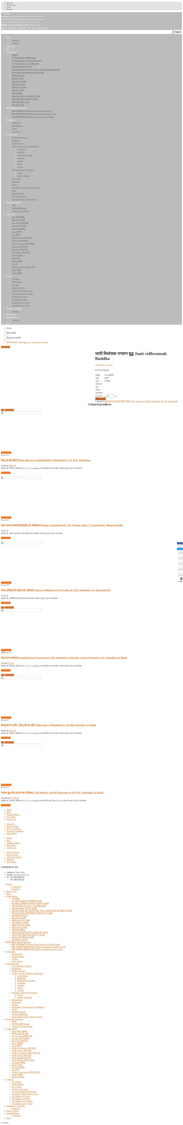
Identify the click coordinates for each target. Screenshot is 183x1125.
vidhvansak (173, 401)
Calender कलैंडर (18, 1063)
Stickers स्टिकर (18, 1077)
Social (19, 988)
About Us (10, 824)
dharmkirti (155, 401)
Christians (21, 983)
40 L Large (16, 1087)
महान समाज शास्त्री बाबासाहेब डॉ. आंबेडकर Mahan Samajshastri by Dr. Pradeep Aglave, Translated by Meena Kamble (62, 525)
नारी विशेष (16, 899)
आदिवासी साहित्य (18, 930)
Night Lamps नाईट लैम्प (21, 1050)
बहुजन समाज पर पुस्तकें (21, 920)
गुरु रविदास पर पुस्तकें (20, 923)
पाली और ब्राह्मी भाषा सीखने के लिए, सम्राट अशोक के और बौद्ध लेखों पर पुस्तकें (42, 911)
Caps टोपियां (17, 1046)
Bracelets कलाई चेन (20, 1041)
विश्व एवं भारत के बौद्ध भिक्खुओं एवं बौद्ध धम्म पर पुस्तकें (32, 913)
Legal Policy (11, 833)
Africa (14, 1009)
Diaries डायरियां (18, 1067)
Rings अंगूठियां (17, 1043)
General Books (12, 1113)
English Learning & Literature (24, 993)
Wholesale (10, 952)
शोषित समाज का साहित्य (21, 925)
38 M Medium (18, 1084)
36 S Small (16, 1082)
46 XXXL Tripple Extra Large (25, 1094)
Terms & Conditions (15, 831)
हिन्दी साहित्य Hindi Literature (18, 942)
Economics (16, 1002)
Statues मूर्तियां (17, 1075)
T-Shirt (15, 959)
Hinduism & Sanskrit (26, 981)
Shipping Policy (13, 814)
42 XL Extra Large (20, 1089)
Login (8, 7)
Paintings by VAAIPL (15, 1106)
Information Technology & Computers (28, 1007)
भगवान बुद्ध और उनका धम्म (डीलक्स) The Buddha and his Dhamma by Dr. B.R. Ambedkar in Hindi (52, 792)
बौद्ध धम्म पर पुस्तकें (13, 338)
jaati (165, 401)
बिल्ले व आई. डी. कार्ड (20, 1034)
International (17, 1000)
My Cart (9, 3)
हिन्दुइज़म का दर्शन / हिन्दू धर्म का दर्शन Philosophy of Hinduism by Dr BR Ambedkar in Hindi (48, 725)
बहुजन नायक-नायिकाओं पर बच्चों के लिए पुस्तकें (30, 932)
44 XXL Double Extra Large (24, 1091)
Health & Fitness (19, 1012)
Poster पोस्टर (17, 1065)
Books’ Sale (11, 891)
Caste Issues (22, 976)
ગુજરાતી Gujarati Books (22, 1026)
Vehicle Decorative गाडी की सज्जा (26, 1072)
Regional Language (14, 1019)
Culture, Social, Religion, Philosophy (27, 973)
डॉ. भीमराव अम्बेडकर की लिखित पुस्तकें (27, 901)
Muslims (20, 985)
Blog (8, 812)
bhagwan (139, 401)
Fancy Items (17, 961)
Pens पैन (15, 1070)
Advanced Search (13, 857)
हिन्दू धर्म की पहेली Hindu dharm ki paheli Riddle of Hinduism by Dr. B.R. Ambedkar (46, 460)
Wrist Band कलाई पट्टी (21, 1058)
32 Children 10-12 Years (22, 1101)
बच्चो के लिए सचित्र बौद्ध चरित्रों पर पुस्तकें (28, 935)
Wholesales (11, 862)
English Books (18, 956)
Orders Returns (12, 852)
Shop (8, 894)
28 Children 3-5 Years (21, 1096)
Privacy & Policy (13, 829)
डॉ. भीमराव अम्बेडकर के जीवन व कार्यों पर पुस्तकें (30, 903)
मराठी (14, 1022)
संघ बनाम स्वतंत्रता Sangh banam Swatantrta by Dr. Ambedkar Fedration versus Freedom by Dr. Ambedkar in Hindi (64, 657)
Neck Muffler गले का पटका (23, 1060)
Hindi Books (11, 896)
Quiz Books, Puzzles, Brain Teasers (27, 1017)
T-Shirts (9, 1079)
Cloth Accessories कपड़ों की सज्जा (26, 1053)
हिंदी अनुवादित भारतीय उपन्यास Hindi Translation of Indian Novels (39, 947)
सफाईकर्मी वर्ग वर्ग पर (19, 915)
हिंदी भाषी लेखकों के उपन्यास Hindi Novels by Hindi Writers (36, 944)
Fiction (20, 995)
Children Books (18, 971)
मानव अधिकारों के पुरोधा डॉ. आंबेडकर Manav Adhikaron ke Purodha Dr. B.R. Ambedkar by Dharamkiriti (55, 590)
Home (9, 328)
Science (15, 1005)
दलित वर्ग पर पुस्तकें (19, 927)
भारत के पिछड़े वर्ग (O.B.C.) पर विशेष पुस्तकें (29, 906)
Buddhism (21, 978)
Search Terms (12, 855)
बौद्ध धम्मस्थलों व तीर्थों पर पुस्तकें (24, 908)
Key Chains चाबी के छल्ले (22, 1036)
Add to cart (100, 399)
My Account (10, 5)
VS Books (16, 1116)
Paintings (16, 1108)
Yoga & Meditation (20, 1014)
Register (9, 9)
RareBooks (16, 968)
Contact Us (11, 819)
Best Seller (11, 817)
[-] (105, 396)
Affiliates (10, 859)
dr (161, 401)
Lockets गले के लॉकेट (20, 1038)
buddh (147, 401)
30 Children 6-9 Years (21, 1099)
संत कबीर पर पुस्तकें (19, 940)
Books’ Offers (12, 1111)
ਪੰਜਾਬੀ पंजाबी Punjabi (20, 1024)
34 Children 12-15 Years (22, 1103)
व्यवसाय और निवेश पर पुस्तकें (23, 937)
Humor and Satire (24, 997)
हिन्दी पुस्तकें (11, 333)
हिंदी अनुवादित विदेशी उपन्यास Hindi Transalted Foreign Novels (37, 949)
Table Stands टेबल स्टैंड (21, 1055)
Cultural (20, 990)
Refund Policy (12, 826)
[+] (116, 396)
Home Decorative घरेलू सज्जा (24, 1048)
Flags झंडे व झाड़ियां (19, 1031)
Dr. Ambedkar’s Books (21, 966)
